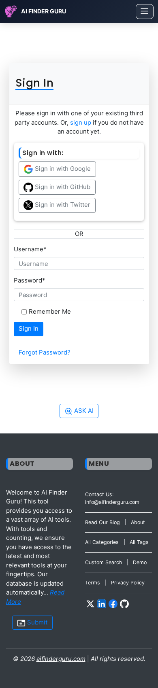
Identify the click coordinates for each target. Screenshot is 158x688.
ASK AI (83, 410)
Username (30, 249)
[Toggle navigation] (145, 11)
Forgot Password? (44, 352)
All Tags (139, 542)
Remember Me (50, 311)
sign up (80, 122)
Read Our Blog (102, 522)
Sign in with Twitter (61, 205)
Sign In (28, 328)
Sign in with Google (62, 168)
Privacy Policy (128, 583)
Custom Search (103, 562)
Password (29, 280)
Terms (92, 583)
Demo (140, 562)
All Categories (102, 542)
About (138, 522)
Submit (36, 622)
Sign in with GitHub (61, 187)
